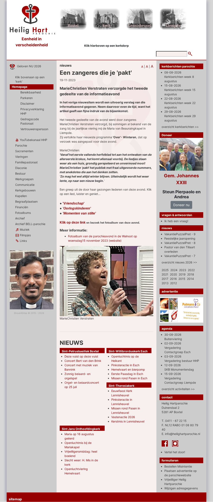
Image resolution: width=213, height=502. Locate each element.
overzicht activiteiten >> (178, 389)
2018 (190, 274)
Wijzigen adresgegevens (181, 488)
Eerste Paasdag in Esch (127, 374)
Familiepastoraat (26, 162)
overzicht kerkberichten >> (180, 127)
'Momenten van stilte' (79, 213)
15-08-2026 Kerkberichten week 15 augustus (180, 90)
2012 (173, 283)
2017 (165, 278)
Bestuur (20, 173)
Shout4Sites (20, 313)
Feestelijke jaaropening (179, 238)
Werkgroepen (24, 179)
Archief (20, 218)
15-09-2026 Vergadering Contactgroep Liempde (180, 378)
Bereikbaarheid (30, 92)
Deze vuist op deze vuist (81, 356)
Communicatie (25, 184)
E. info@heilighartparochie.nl (181, 434)
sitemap (15, 499)
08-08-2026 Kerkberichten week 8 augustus (179, 77)
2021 (165, 274)
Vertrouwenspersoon (34, 129)
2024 (173, 270)
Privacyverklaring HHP (32, 111)
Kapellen (21, 196)
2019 (182, 274)
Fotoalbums (23, 212)
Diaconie (21, 168)
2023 (182, 270)
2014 (190, 278)
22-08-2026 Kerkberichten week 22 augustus (180, 103)
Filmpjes (25, 235)
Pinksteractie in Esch (125, 365)
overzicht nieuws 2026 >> (179, 262)
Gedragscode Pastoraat (29, 121)
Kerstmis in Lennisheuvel (127, 421)
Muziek (24, 229)
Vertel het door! (174, 452)
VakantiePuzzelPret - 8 (180, 243)
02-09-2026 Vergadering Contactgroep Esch (177, 348)
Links (23, 240)
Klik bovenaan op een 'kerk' (30, 79)
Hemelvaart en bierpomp (128, 369)
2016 (173, 278)
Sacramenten (24, 151)
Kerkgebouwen (25, 190)
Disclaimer (27, 103)
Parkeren (26, 98)
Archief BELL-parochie (30, 224)
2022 (191, 270)
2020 (173, 274)
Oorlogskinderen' (77, 208)
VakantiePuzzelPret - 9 (180, 234)
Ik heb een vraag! (176, 221)
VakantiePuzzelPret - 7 (179, 256)
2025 (165, 270)
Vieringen (21, 156)
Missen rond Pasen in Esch (129, 378)
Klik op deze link (72, 222)
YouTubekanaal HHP (33, 140)
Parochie (21, 145)
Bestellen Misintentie (178, 466)
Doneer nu (181, 205)
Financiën (21, 207)
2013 (165, 283)
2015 (181, 278)
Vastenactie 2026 (123, 417)
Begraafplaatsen (26, 201)
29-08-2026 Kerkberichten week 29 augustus (180, 116)
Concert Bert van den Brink (82, 360)
